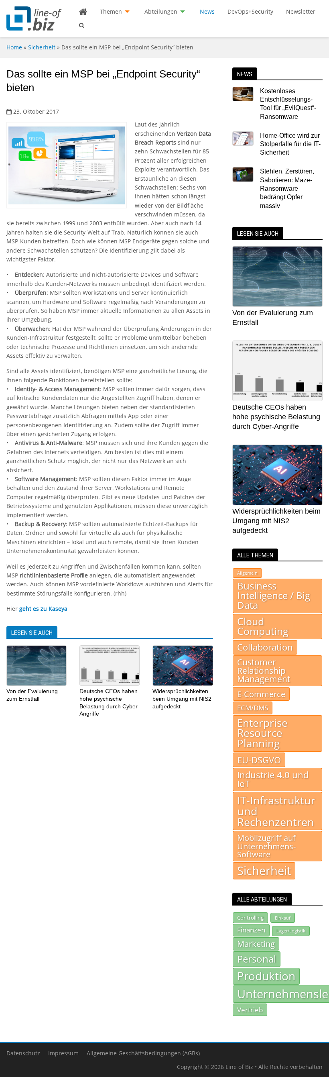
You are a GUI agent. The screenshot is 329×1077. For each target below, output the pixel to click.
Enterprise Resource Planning (262, 733)
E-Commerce (261, 694)
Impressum (63, 1053)
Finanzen (251, 929)
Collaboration (265, 647)
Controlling (250, 917)
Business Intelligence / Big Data (273, 595)
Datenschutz (23, 1053)
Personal (256, 958)
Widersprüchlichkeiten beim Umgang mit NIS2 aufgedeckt (181, 698)
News (207, 11)
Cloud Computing (262, 626)
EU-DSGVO (259, 760)
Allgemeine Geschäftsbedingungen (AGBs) (143, 1053)
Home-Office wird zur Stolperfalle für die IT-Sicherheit (290, 144)
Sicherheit (41, 47)
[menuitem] (83, 11)
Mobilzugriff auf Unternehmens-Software (266, 846)
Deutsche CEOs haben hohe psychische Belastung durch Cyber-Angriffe (276, 416)
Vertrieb (250, 1009)
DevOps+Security (250, 11)
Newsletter (300, 11)
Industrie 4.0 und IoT (273, 779)
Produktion (266, 975)
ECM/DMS (252, 707)
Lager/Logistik (290, 931)
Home (14, 47)
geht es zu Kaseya (43, 608)
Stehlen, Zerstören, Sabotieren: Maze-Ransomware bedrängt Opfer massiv (287, 188)
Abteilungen (160, 11)
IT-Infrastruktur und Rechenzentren (276, 811)
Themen (111, 11)
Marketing (256, 943)
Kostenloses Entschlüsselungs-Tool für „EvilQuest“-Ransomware (288, 104)
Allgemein (247, 573)
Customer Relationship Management (263, 671)
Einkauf (282, 918)
